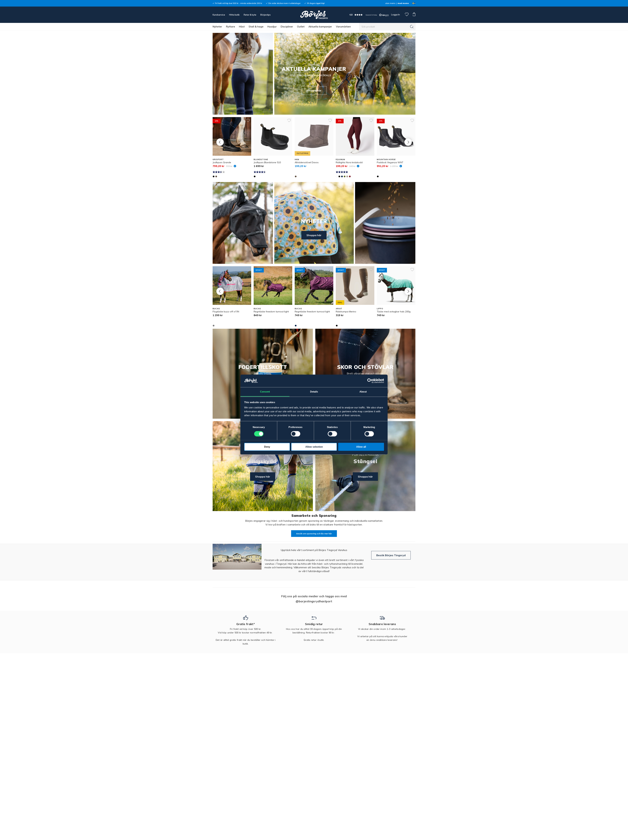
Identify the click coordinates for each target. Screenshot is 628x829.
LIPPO (380, 308)
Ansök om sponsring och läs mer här (314, 533)
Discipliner (287, 26)
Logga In (395, 14)
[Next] (408, 142)
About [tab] (363, 391)
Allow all (361, 446)
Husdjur (272, 26)
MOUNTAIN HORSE (386, 159)
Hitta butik (234, 14)
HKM (297, 159)
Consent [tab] (265, 391)
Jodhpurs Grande (222, 162)
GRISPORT (218, 159)
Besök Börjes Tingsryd (391, 555)
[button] (369, 15)
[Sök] (412, 26)
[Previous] (220, 142)
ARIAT (339, 308)
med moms (403, 3)
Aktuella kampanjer (320, 26)
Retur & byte (250, 14)
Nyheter (217, 26)
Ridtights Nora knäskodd (349, 162)
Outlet (301, 26)
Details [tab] (314, 391)
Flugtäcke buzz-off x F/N (226, 311)
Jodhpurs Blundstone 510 (267, 162)
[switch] (295, 433)
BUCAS (216, 308)
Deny (267, 446)
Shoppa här (314, 90)
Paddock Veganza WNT (390, 162)
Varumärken (343, 26)
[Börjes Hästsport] (314, 14)
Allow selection (314, 446)
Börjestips (265, 14)
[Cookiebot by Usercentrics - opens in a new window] (369, 380)
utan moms (390, 3)
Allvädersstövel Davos (307, 162)
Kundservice (219, 14)
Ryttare (230, 26)
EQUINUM (340, 159)
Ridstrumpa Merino (346, 311)
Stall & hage (256, 26)
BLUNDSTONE (261, 159)
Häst (242, 26)
